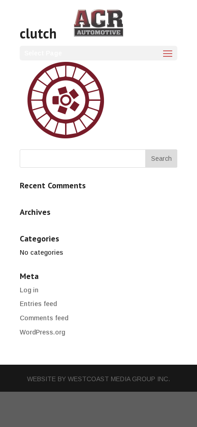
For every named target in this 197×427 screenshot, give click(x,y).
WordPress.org (42, 332)
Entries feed (38, 303)
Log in (29, 290)
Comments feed (44, 318)
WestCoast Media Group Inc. (119, 379)
